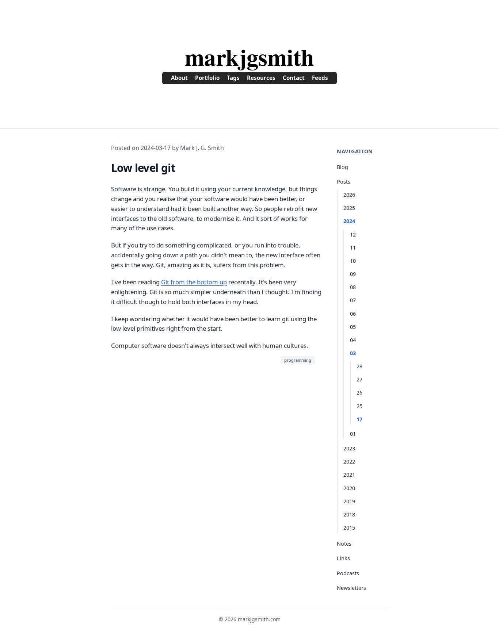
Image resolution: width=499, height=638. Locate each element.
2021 (349, 474)
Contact (294, 77)
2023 (349, 448)
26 (359, 392)
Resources (261, 77)
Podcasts (348, 573)
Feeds (320, 77)
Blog (342, 167)
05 (353, 326)
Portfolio (207, 77)
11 (353, 247)
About (179, 77)
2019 (349, 501)
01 (353, 433)
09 (353, 273)
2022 (349, 461)
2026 (349, 194)
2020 (349, 488)
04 (353, 340)
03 (353, 353)
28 (359, 366)
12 (353, 234)
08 (353, 287)
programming (297, 360)
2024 (349, 221)
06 (353, 313)
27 (359, 379)
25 (359, 406)
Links (343, 558)
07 (353, 300)
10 (353, 260)
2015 (349, 527)
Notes (344, 543)
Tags (233, 77)
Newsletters (351, 587)
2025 (349, 207)
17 (359, 419)
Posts (343, 181)
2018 (349, 514)
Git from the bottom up (194, 282)
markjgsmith (249, 56)
